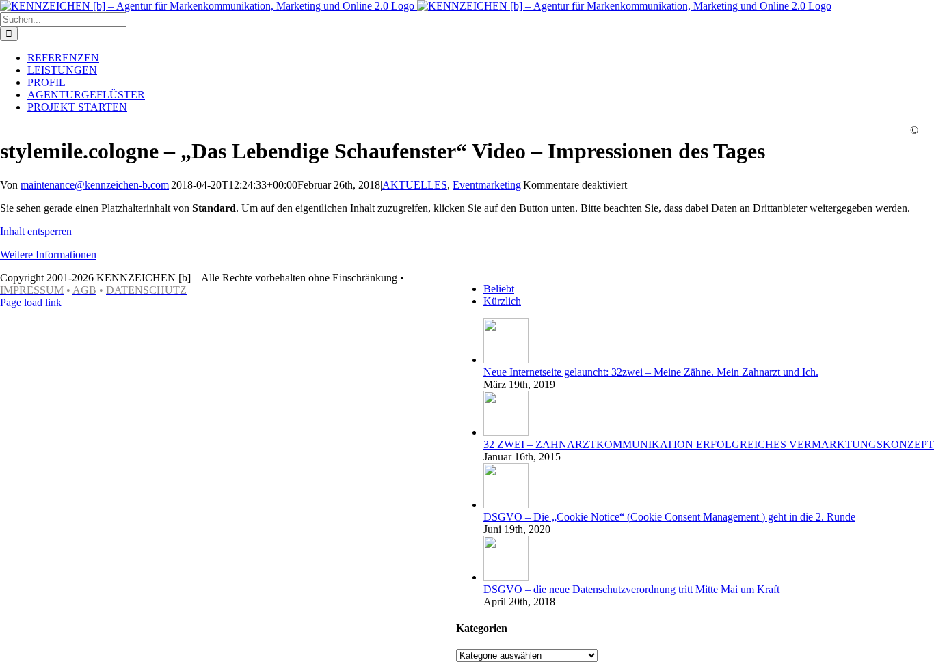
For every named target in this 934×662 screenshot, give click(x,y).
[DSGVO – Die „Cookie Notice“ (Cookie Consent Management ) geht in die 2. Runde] (506, 504)
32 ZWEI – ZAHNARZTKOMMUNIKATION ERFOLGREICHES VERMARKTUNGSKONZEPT (708, 444)
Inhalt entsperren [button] (36, 231)
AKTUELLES (414, 185)
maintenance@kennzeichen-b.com (95, 185)
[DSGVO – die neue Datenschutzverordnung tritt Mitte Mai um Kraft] (506, 577)
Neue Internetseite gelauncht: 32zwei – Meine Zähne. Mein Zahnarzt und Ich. (650, 372)
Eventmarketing (487, 185)
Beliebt (498, 288)
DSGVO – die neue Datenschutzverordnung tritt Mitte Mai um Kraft (631, 589)
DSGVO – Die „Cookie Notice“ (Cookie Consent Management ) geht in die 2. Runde (669, 517)
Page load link (31, 302)
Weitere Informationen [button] (48, 254)
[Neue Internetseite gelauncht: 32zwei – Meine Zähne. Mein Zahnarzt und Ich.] (506, 360)
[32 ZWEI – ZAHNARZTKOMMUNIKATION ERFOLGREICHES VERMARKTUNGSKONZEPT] (506, 432)
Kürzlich (502, 301)
